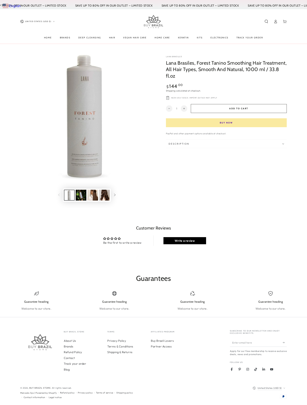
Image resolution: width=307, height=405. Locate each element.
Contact (69, 358)
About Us (70, 340)
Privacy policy (85, 392)
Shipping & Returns (120, 352)
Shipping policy (124, 392)
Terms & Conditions (120, 346)
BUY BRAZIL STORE (40, 388)
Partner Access (161, 346)
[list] (153, 301)
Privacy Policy (116, 340)
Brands (68, 346)
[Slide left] (59, 195)
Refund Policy (73, 352)
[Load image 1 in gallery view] (69, 195)
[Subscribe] (285, 343)
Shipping (171, 90)
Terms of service (104, 392)
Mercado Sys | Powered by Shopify (38, 393)
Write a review (185, 240)
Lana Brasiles (174, 56)
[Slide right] (115, 195)
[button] (266, 21)
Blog (67, 369)
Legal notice (55, 397)
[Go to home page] (153, 21)
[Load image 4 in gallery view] (104, 195)
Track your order (75, 363)
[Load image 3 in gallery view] (92, 195)
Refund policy (67, 392)
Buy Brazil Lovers (162, 340)
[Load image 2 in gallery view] (81, 195)
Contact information (34, 397)
